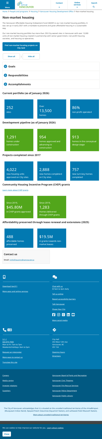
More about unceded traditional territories (51, 414)
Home (4, 11)
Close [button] (6, 434)
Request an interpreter (12, 352)
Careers (5, 375)
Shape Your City (58, 309)
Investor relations (9, 385)
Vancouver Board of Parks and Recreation (69, 375)
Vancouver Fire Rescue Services (65, 385)
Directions (56, 356)
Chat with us (57, 286)
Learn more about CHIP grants (15, 190)
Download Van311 (9, 286)
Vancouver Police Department (64, 390)
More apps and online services (15, 291)
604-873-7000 (8, 342)
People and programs (19, 11)
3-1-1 (4, 339)
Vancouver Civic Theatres (62, 380)
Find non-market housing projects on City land (21, 46)
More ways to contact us (12, 357)
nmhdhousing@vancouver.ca (22, 260)
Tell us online (57, 294)
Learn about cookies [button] (55, 428)
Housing (34, 11)
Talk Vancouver (58, 304)
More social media (60, 320)
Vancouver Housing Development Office (57, 11)
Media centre (8, 380)
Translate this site (9, 362)
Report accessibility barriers (64, 299)
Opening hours (58, 352)
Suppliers (6, 390)
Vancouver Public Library (62, 396)
